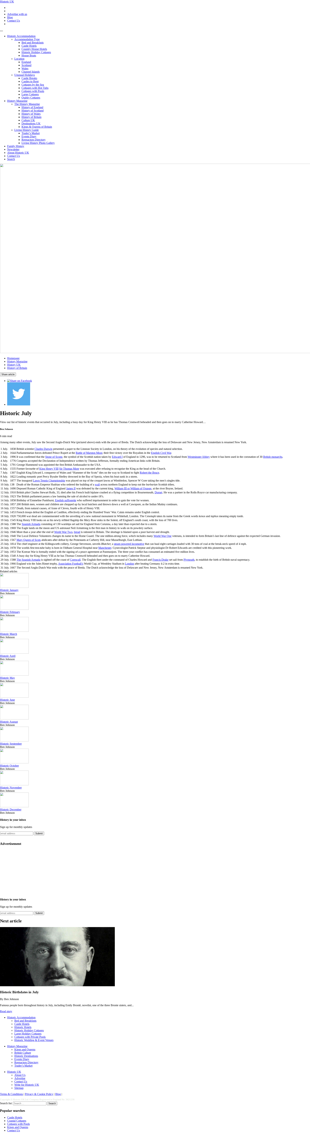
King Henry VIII (48, 468)
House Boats (29, 55)
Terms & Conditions (11, 1094)
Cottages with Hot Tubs (35, 87)
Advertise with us (17, 14)
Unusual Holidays (24, 74)
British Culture (22, 1052)
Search (11, 159)
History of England (32, 107)
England (26, 61)
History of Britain (31, 117)
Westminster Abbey (199, 456)
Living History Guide (26, 129)
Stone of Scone (53, 456)
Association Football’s (70, 563)
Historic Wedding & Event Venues (33, 1040)
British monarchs (272, 456)
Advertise (19, 1078)
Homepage (13, 358)
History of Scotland (33, 110)
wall (97, 484)
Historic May (7, 677)
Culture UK (28, 120)
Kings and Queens (24, 1049)
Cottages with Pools (33, 91)
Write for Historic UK (26, 1084)
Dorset (158, 492)
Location (19, 58)
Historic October (9, 765)
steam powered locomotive (129, 543)
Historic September (11, 743)
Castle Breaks (29, 78)
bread (77, 532)
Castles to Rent (30, 81)
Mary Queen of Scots (29, 539)
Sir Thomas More (69, 468)
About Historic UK (18, 152)
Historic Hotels (22, 1027)
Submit (39, 833)
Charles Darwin (43, 448)
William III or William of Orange (132, 488)
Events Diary (29, 136)
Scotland (26, 65)
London (129, 563)
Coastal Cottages (16, 1120)
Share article (8, 374)
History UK (14, 364)
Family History (15, 146)
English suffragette (65, 500)
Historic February (10, 612)
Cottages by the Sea (33, 84)
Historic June (7, 699)
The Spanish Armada (28, 559)
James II (71, 488)
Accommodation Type (27, 39)
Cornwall (75, 559)
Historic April (7, 655)
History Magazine (17, 100)
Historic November (11, 787)
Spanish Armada (31, 524)
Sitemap (19, 1087)
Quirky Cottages (31, 97)
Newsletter (13, 149)
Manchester (104, 547)
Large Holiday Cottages (27, 1033)
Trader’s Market (31, 133)
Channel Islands (31, 71)
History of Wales (31, 113)
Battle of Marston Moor (89, 452)
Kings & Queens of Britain (37, 126)
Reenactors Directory (34, 139)
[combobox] (29, 1103)
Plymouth (189, 559)
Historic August (9, 721)
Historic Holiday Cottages (36, 52)
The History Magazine (27, 104)
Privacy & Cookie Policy (39, 1094)
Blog (10, 17)
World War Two (63, 532)
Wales (25, 68)
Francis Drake (160, 559)
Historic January (9, 590)
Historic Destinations (26, 1055)
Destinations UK (31, 123)
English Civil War (161, 452)
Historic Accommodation (21, 36)
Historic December (10, 809)
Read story (6, 1011)
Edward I (117, 456)
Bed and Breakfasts (33, 42)
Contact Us (13, 20)
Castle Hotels (29, 45)
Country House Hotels (34, 49)
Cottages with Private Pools (30, 1036)
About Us (19, 1075)
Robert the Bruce (149, 472)
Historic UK (7, 1)
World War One (163, 535)
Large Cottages (30, 94)
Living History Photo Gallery (38, 142)
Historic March (8, 633)
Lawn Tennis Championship (49, 480)
